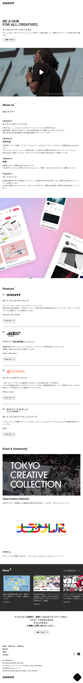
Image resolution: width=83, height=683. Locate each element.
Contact (5, 655)
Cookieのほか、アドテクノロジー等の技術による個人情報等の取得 (22, 665)
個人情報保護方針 (8, 660)
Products (20, 646)
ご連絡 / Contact (9, 39)
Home (5, 646)
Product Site (8, 320)
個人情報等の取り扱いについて (12, 668)
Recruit (5, 649)
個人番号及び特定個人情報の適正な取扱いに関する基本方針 (20, 671)
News (5, 652)
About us (12, 646)
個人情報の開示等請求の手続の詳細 (13, 663)
